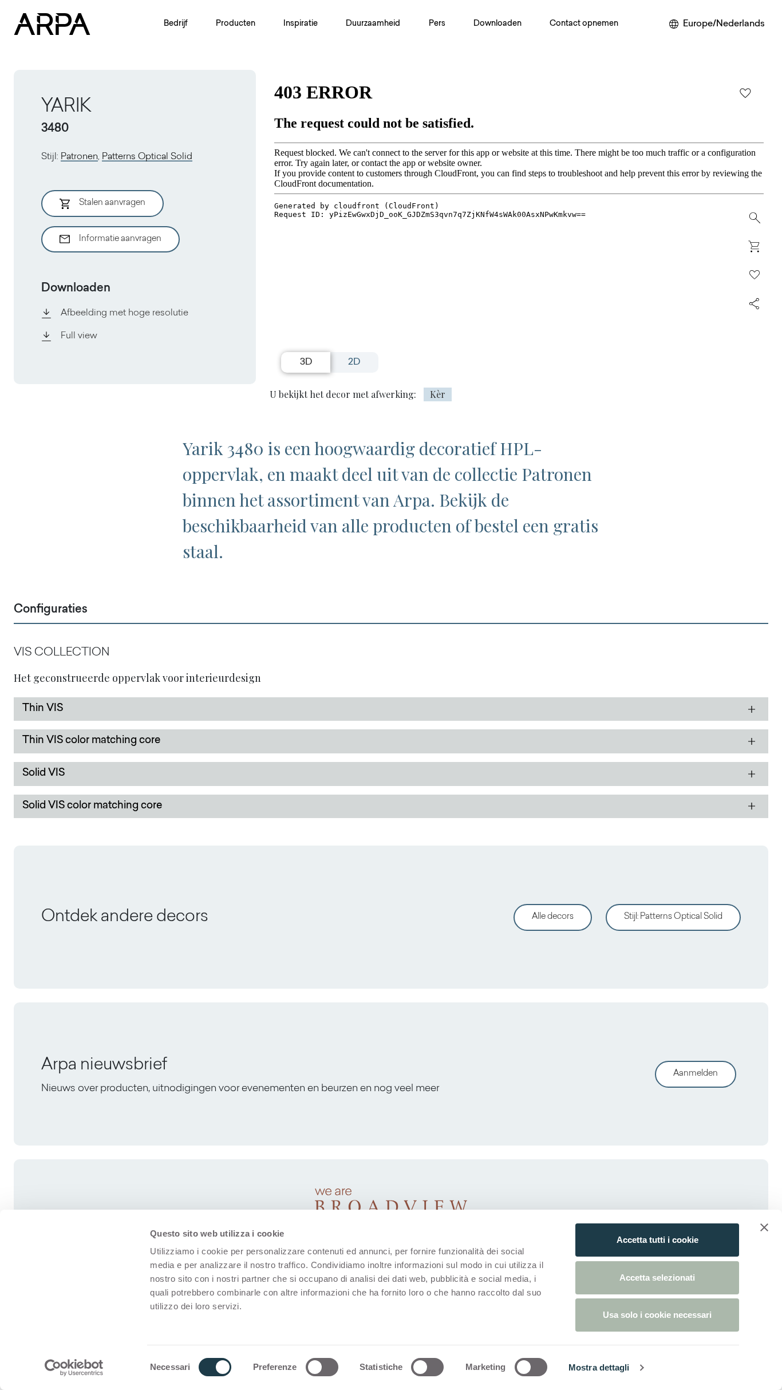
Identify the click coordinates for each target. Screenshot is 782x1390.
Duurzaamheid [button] (373, 24)
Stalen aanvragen (112, 203)
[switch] (322, 1367)
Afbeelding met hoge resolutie (124, 313)
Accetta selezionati (657, 1277)
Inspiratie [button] (300, 24)
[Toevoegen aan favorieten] (745, 93)
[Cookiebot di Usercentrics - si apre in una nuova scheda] (74, 1367)
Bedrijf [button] (176, 24)
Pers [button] (437, 24)
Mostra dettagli (599, 1367)
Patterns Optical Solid (147, 156)
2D (354, 362)
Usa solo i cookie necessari (657, 1315)
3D (306, 362)
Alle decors (553, 917)
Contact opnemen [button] (584, 24)
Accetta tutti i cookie (657, 1240)
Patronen (79, 156)
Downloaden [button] (497, 24)
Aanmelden (695, 1073)
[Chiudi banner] (764, 1227)
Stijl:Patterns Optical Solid (673, 917)
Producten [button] (235, 24)
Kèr (437, 394)
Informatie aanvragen (120, 239)
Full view (79, 336)
